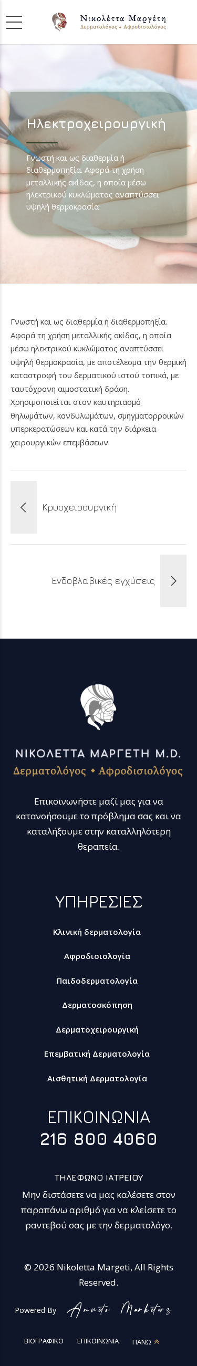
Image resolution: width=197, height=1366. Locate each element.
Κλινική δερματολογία (97, 931)
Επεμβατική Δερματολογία (97, 1053)
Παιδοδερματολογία (97, 980)
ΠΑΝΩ (141, 1342)
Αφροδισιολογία (97, 956)
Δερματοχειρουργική (97, 1029)
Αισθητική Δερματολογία (97, 1078)
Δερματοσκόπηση (97, 1004)
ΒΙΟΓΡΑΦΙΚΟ (44, 1341)
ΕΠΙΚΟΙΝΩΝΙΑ (98, 1341)
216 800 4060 (99, 1139)
